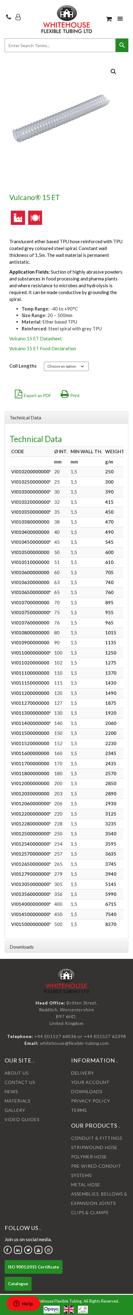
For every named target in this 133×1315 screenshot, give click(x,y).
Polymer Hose (89, 1156)
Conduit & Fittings (96, 1138)
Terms (79, 1110)
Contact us (20, 1082)
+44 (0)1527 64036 (55, 1036)
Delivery (82, 1073)
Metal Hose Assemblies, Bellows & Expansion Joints (99, 1194)
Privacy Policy (90, 1100)
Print (75, 395)
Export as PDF (37, 395)
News (11, 1091)
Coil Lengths (22, 366)
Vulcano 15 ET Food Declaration (42, 348)
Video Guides (22, 1119)
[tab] (66, 417)
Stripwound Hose (94, 1147)
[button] (113, 71)
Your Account (90, 1082)
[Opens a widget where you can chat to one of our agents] (23, 1304)
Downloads (86, 1091)
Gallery (15, 1110)
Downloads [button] (22, 947)
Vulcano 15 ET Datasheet (35, 338)
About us (16, 1073)
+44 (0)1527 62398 (105, 1036)
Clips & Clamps (89, 1212)
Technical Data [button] (25, 417)
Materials (17, 1100)
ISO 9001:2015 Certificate (33, 1266)
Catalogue (18, 1283)
